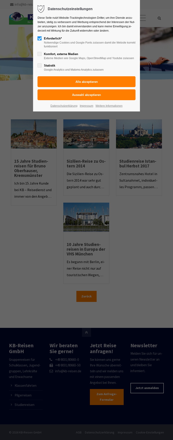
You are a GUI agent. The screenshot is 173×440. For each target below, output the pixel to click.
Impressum (86, 105)
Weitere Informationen (109, 105)
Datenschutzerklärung (63, 105)
